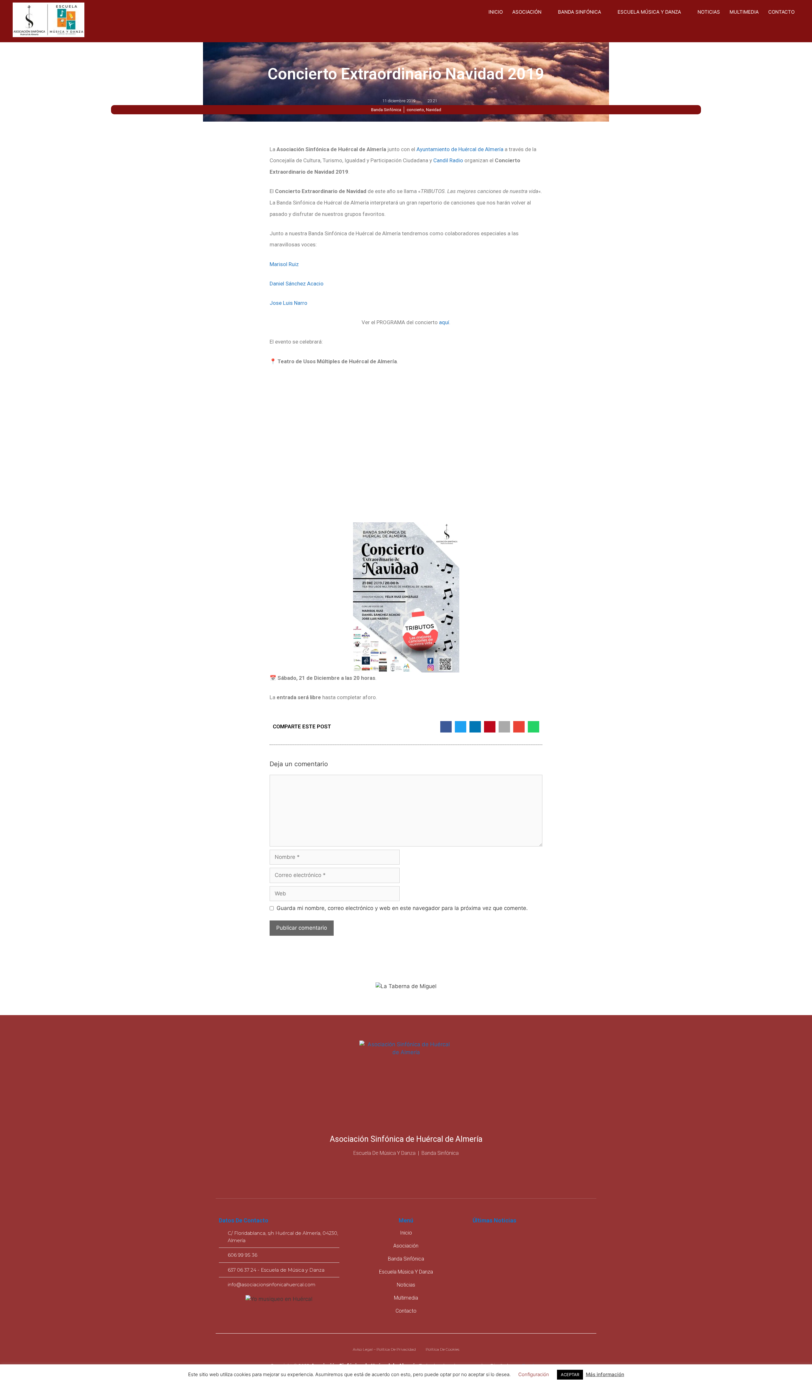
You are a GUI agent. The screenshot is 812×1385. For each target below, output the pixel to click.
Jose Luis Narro (288, 303)
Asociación (526, 12)
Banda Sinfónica (579, 12)
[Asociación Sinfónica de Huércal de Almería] (48, 20)
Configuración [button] (533, 1374)
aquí (444, 322)
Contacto (781, 12)
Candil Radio (448, 160)
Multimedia (744, 12)
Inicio (495, 12)
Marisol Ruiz (284, 264)
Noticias (708, 12)
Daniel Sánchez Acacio (297, 283)
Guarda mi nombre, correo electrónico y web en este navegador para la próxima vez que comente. (402, 908)
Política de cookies (442, 1349)
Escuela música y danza (649, 12)
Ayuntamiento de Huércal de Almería (459, 149)
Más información (605, 1374)
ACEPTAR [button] (570, 1374)
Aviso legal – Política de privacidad (384, 1349)
